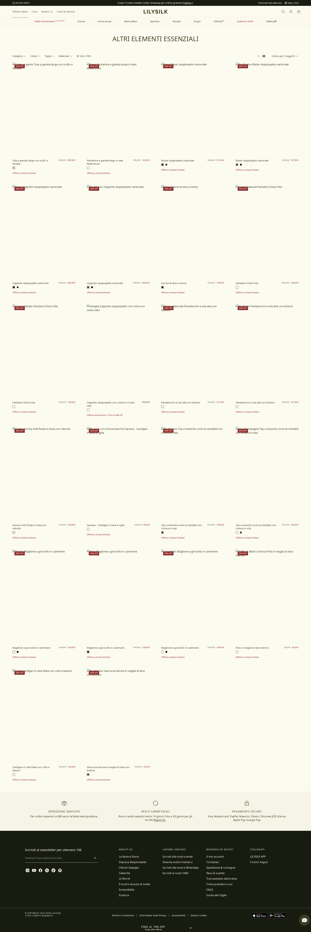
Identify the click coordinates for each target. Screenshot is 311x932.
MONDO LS (47, 11)
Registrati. (159, 820)
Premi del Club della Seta (270, 2)
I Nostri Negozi (66, 11)
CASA (35, 11)
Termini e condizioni (123, 915)
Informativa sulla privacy (152, 915)
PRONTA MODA (20, 11)
